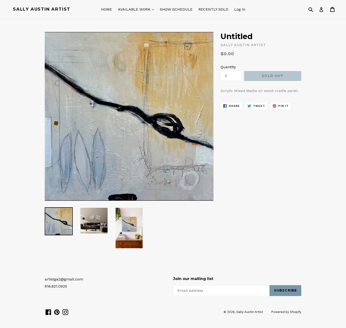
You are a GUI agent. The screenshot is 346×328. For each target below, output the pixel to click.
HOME (106, 9)
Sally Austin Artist (41, 9)
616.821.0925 (56, 286)
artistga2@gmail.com (64, 279)
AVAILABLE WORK (135, 9)
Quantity (228, 67)
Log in (239, 9)
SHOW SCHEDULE (176, 9)
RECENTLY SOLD (213, 9)
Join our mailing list (193, 278)
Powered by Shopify (286, 312)
